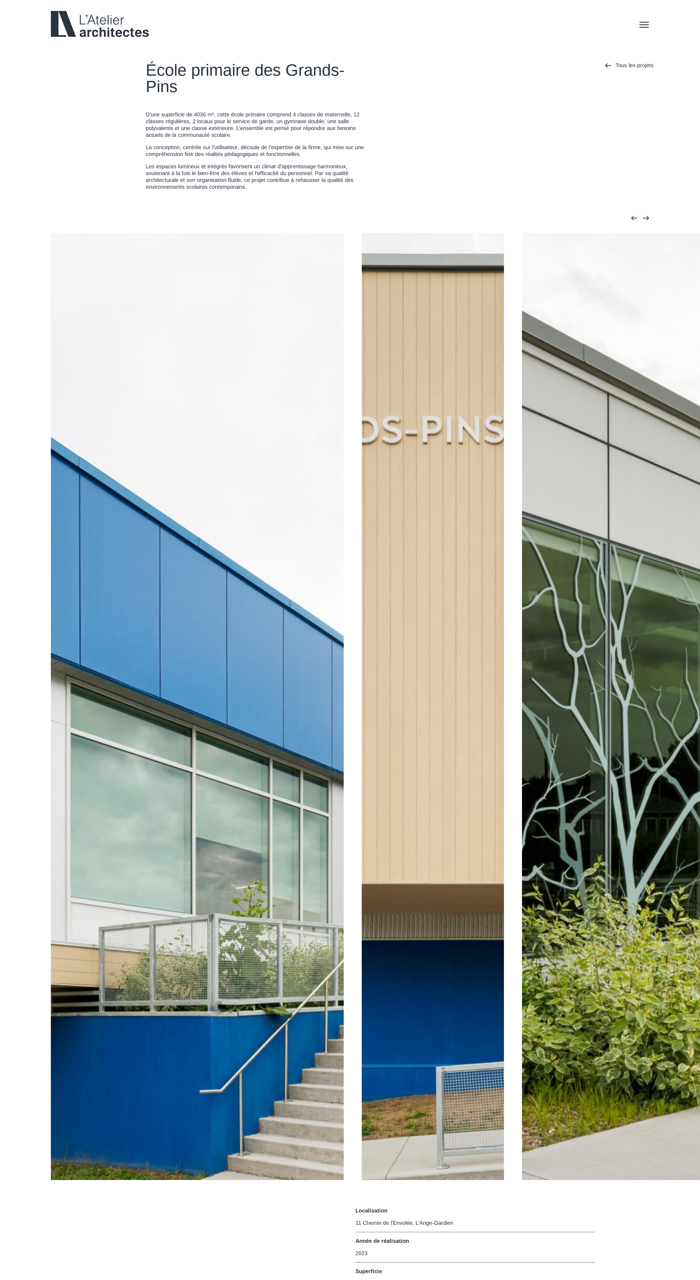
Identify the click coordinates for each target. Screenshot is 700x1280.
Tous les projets (635, 65)
